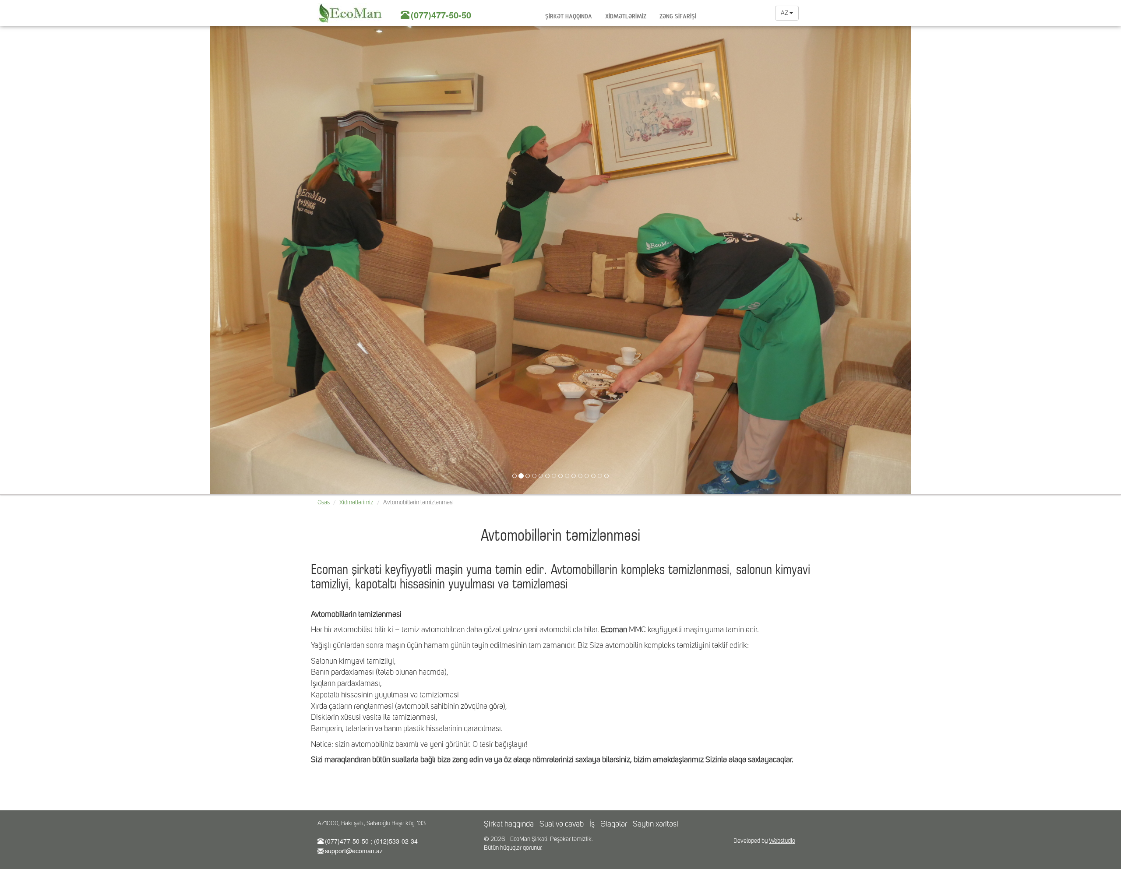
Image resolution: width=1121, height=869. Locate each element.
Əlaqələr (613, 824)
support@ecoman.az (354, 850)
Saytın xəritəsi (655, 824)
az (785, 13)
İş (592, 824)
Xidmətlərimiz (625, 15)
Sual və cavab (561, 824)
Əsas (323, 503)
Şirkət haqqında (568, 15)
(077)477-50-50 (441, 14)
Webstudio (782, 841)
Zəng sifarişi (677, 15)
